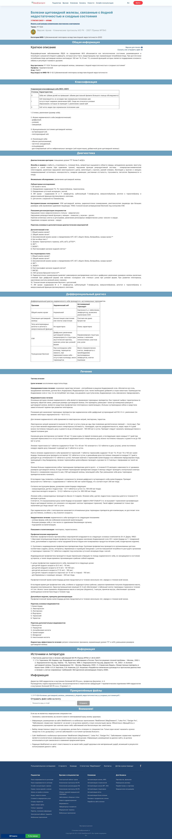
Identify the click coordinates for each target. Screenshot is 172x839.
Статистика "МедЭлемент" (90, 766)
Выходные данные (86, 826)
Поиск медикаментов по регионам (42, 779)
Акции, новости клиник (38, 795)
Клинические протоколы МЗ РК (69, 783)
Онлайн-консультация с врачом (41, 786)
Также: (33, 27)
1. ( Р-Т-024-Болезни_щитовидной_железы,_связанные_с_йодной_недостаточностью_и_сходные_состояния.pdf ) (75, 695)
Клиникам (74, 3)
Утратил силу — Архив (41, 20)
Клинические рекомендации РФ (69, 786)
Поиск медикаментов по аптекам (41, 783)
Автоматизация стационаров (97, 789)
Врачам (65, 3)
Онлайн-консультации (104, 3)
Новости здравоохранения (67, 800)
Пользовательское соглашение (43, 766)
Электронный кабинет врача (68, 779)
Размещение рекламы (123, 783)
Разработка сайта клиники (96, 801)
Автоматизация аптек (94, 792)
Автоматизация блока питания (97, 795)
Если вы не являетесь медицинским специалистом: (51, 713)
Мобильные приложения (39, 817)
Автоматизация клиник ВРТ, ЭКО (98, 786)
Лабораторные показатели (67, 806)
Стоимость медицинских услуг (41, 798)
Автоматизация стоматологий (97, 783)
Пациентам (56, 3)
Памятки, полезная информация (41, 811)
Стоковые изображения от (81, 830)
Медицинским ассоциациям (125, 789)
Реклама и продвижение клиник (98, 798)
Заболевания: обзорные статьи (69, 797)
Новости (90, 3)
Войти (138, 3)
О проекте (63, 766)
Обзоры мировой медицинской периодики (69, 793)
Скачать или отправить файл (129, 50)
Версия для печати (133, 47)
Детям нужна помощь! (124, 766)
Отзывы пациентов (37, 801)
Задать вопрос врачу (37, 804)
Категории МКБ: (37, 37)
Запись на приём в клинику (40, 792)
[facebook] (140, 766)
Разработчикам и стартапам (125, 786)
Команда (73, 766)
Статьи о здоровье (37, 808)
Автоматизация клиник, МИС (97, 779)
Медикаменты (63, 803)
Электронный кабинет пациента (41, 814)
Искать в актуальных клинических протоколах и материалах (55, 24)
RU (128, 3)
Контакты (107, 766)
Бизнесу (82, 3)
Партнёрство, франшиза (123, 779)
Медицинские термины (66, 810)
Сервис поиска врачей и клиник (41, 789)
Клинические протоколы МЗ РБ (69, 789)
